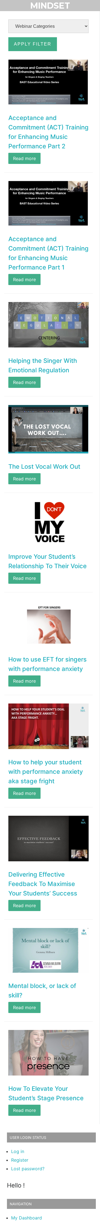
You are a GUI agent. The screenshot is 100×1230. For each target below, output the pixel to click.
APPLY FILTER (32, 44)
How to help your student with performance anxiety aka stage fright (45, 772)
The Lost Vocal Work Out (44, 466)
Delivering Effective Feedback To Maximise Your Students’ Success (42, 884)
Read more (24, 158)
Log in (17, 1151)
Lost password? (27, 1168)
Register (19, 1160)
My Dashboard (26, 1218)
